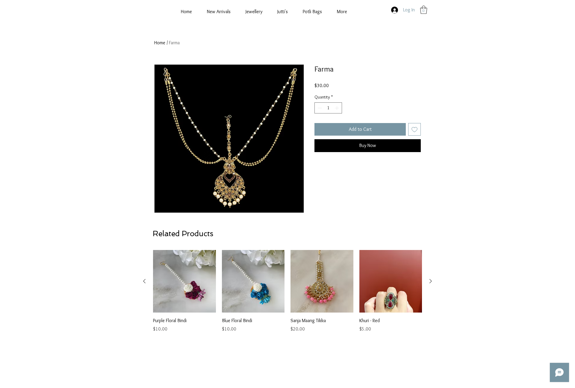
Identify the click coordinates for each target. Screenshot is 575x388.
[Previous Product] (144, 281)
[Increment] (337, 108)
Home (159, 43)
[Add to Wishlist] (414, 129)
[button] (423, 10)
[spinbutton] (328, 108)
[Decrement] (319, 108)
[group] (287, 291)
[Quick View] (184, 281)
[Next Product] (430, 281)
